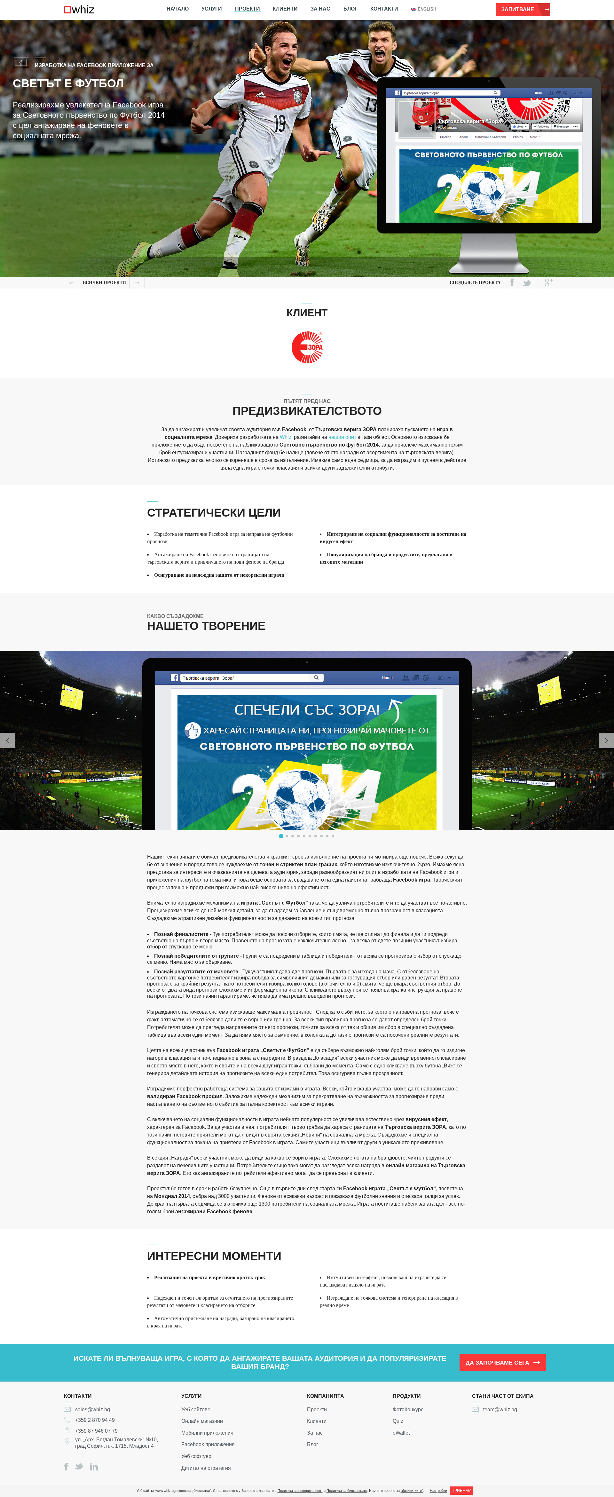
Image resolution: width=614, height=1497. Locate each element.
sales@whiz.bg (92, 1409)
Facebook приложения (208, 1444)
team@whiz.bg (500, 1409)
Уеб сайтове (195, 1409)
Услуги (211, 9)
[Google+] (548, 282)
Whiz (285, 437)
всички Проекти (104, 282)
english (427, 9)
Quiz (398, 1421)
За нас (320, 9)
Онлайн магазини (202, 1421)
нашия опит (342, 437)
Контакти (384, 9)
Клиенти (285, 9)
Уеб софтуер (196, 1456)
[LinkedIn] (94, 1466)
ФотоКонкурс (408, 1409)
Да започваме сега (497, 1362)
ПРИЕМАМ (461, 1490)
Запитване (517, 9)
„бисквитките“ (412, 1491)
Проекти (247, 9)
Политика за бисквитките (347, 1491)
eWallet (401, 1432)
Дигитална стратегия (206, 1467)
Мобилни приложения (207, 1432)
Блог (350, 9)
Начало (178, 9)
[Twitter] (527, 283)
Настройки (438, 1491)
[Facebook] (512, 282)
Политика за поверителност (300, 1491)
